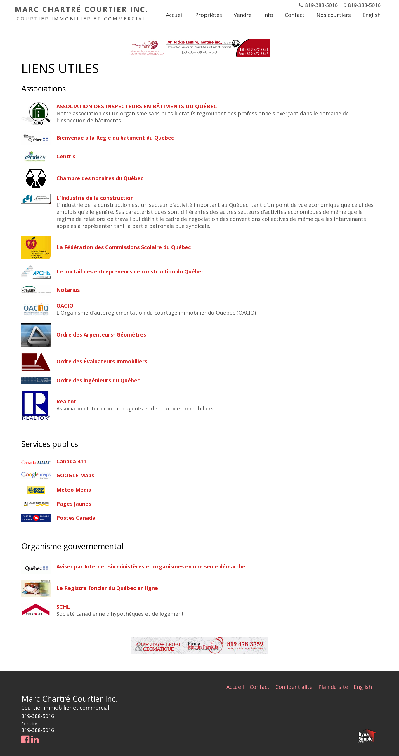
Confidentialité (294, 686)
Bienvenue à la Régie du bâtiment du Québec (115, 137)
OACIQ (64, 305)
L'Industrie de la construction (95, 197)
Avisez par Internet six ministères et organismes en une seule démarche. (151, 566)
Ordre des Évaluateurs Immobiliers (101, 361)
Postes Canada (76, 517)
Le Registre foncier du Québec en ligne (107, 588)
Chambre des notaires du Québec (99, 178)
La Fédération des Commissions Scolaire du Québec (123, 247)
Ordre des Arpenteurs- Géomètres (101, 334)
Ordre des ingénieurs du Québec (98, 380)
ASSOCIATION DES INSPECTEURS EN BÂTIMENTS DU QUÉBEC (136, 106)
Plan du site (333, 686)
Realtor (66, 401)
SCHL (63, 606)
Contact (260, 686)
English (363, 686)
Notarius (68, 289)
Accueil (235, 686)
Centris (65, 156)
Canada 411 (71, 461)
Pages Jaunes (73, 503)
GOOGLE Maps (75, 475)
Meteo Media (73, 489)
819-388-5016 (321, 4)
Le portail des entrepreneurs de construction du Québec (130, 271)
